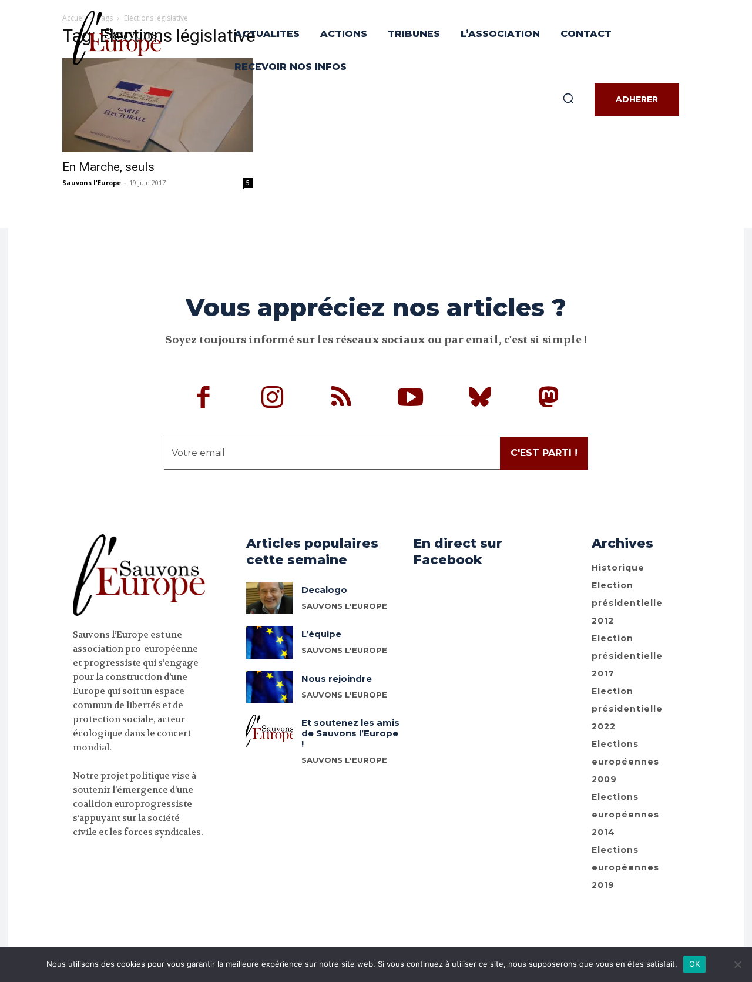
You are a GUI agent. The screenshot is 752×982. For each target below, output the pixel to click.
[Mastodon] (548, 399)
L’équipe (321, 633)
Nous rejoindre (336, 678)
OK (694, 963)
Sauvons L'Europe (344, 650)
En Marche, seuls (108, 167)
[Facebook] (204, 399)
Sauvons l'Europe (91, 182)
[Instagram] (272, 399)
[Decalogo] (269, 598)
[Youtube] (410, 399)
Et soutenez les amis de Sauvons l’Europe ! (350, 733)
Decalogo (324, 589)
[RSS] (342, 399)
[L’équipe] (269, 642)
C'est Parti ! (544, 452)
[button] (568, 98)
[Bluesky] (480, 399)
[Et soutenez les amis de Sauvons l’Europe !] (269, 731)
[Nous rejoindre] (269, 687)
